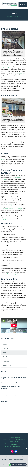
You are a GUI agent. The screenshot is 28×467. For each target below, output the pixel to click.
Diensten (5, 357)
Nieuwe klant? (7, 365)
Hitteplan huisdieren (6, 392)
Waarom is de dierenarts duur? (9, 382)
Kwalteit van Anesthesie (10, 220)
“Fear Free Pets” (7, 68)
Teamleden (6, 361)
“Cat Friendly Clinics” (19, 73)
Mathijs (10, 205)
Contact (5, 344)
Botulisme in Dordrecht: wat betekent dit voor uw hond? (13, 378)
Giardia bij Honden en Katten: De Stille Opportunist (10, 387)
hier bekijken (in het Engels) (10, 274)
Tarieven (5, 348)
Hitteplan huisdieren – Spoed (8, 396)
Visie (4, 352)
